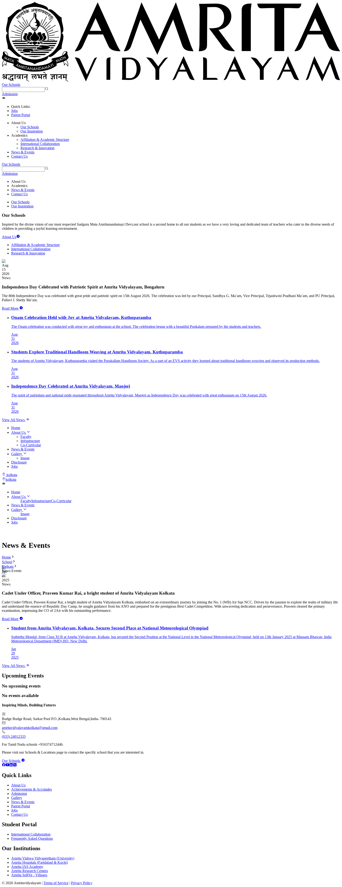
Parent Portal (20, 115)
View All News (14, 420)
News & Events (22, 152)
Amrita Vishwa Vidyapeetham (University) (42, 858)
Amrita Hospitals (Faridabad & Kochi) (39, 862)
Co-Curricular (30, 445)
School (7, 562)
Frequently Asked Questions (32, 838)
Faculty (25, 437)
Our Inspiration (31, 131)
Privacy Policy (81, 883)
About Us (18, 432)
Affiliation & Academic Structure (44, 140)
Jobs (14, 111)
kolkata (12, 475)
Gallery (16, 454)
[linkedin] (11, 765)
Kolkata (7, 567)
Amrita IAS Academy (27, 867)
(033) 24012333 (14, 736)
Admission (10, 94)
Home (15, 428)
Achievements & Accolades (31, 789)
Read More (10, 308)
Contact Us (19, 156)
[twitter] (15, 765)
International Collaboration (40, 144)
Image (25, 458)
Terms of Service (56, 883)
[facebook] (4, 765)
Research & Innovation (37, 148)
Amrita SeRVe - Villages (29, 875)
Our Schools (11, 85)
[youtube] (7, 765)
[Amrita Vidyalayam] (171, 42)
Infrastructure (30, 441)
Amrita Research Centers (29, 871)
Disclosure (19, 462)
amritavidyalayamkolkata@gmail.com (29, 728)
